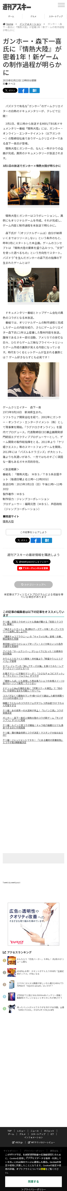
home (9, 24)
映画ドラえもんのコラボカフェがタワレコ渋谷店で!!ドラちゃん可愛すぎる (33, 704)
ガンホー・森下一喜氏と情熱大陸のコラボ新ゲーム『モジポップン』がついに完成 (33, 719)
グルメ (11, 16)
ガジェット (49, 1130)
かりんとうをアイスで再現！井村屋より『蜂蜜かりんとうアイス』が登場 (33, 660)
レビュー (21, 1130)
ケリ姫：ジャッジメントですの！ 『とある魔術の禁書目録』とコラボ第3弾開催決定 (33, 741)
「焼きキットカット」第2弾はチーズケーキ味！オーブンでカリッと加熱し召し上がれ (33, 630)
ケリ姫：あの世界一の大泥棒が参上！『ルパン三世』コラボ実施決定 (33, 711)
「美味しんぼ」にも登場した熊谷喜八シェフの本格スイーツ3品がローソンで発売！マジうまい (33, 682)
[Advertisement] (33, 775)
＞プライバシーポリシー (33, 1189)
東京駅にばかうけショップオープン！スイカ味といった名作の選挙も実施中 (33, 645)
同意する (33, 1181)
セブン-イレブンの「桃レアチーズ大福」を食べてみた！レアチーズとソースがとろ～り (33, 667)
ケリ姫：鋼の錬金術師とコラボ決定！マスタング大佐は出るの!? (33, 733)
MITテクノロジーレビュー (43, 1142)
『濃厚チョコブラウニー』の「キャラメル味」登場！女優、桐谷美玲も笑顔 (33, 637)
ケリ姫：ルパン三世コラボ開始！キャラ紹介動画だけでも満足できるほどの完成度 (33, 726)
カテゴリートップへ (35, 584)
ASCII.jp (19, 1142)
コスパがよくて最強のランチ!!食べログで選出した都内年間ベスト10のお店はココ (33, 697)
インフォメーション (30, 24)
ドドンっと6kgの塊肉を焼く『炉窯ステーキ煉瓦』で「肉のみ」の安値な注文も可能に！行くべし (32, 689)
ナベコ (11, 83)
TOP (10, 1130)
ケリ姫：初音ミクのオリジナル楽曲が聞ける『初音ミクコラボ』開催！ (33, 623)
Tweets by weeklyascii (11, 882)
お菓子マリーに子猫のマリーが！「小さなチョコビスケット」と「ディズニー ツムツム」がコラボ (33, 674)
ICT (55, 16)
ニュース (35, 1130)
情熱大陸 (8, 521)
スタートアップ (33, 16)
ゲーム (11, 1134)
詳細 (43, 1169)
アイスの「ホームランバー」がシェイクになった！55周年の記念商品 (33, 652)
